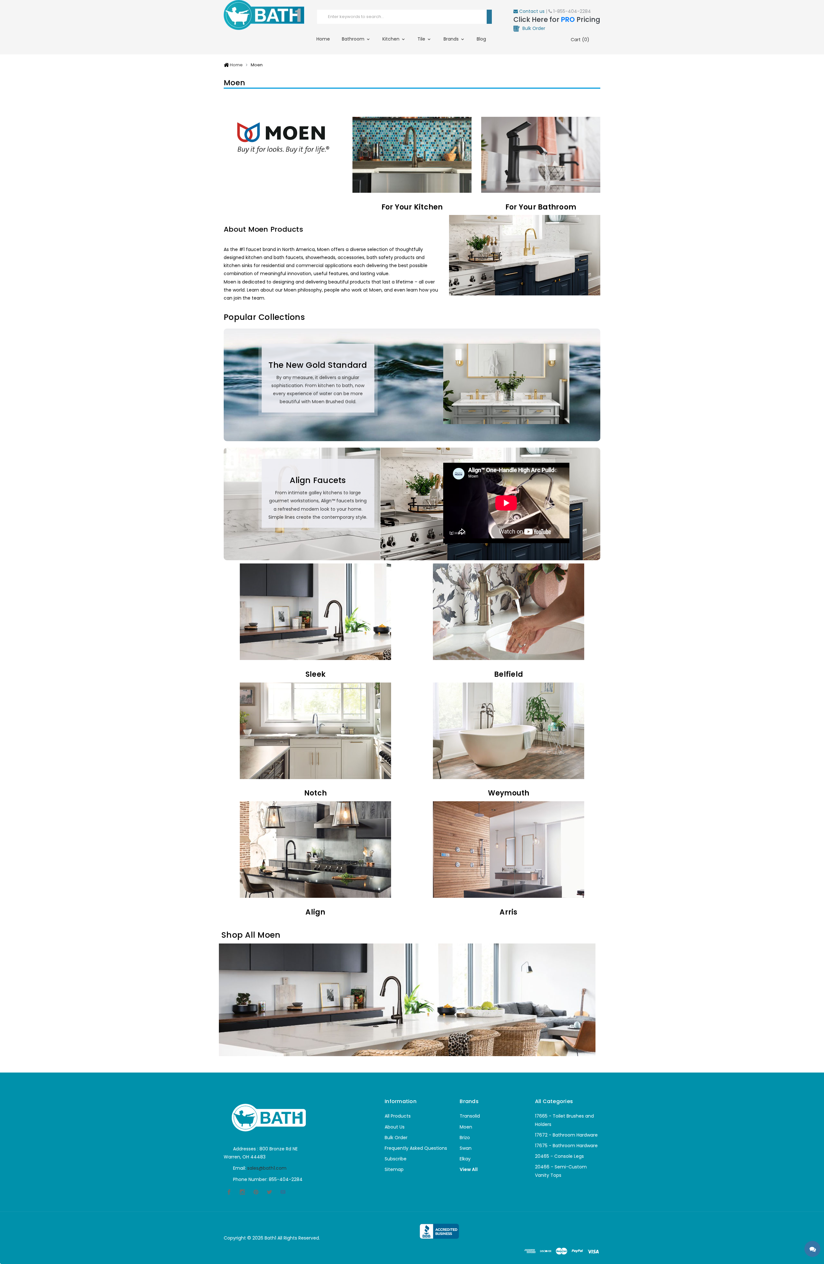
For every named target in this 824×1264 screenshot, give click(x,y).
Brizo (465, 1137)
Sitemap (394, 1169)
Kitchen (391, 39)
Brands (452, 39)
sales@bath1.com (266, 1168)
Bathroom (354, 39)
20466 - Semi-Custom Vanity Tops (561, 1171)
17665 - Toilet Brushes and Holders (564, 1120)
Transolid (470, 1116)
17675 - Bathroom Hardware (566, 1145)
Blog (481, 39)
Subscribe (396, 1159)
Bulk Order (396, 1137)
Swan (466, 1148)
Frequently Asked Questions (416, 1148)
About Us (395, 1127)
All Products (398, 1116)
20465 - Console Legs (559, 1156)
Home (323, 39)
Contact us (531, 11)
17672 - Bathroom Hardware (566, 1135)
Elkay (465, 1159)
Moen (466, 1127)
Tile (421, 39)
